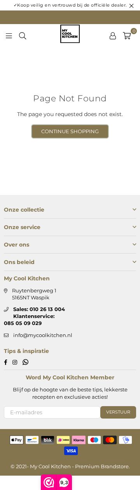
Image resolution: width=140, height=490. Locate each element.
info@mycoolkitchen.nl (42, 335)
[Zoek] (23, 35)
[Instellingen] (112, 35)
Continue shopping (70, 131)
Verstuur (118, 412)
